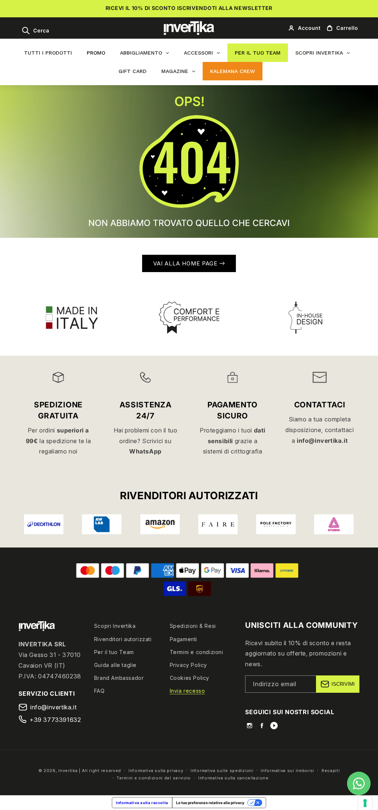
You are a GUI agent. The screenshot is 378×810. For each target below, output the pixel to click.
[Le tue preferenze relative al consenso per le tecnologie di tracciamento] (365, 803)
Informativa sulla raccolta (142, 802)
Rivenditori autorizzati (123, 639)
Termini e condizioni (196, 652)
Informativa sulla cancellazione (233, 778)
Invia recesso (187, 691)
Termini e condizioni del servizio (154, 778)
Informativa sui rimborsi (287, 770)
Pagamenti (183, 639)
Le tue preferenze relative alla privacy (210, 802)
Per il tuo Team (114, 652)
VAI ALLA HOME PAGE (186, 263)
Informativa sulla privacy (155, 770)
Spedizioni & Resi (193, 626)
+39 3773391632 (55, 719)
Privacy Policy (188, 665)
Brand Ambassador (119, 678)
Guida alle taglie (115, 665)
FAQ (99, 691)
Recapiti (331, 770)
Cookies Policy (189, 678)
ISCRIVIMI (343, 684)
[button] (35, 30)
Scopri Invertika (115, 626)
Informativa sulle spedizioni (222, 770)
